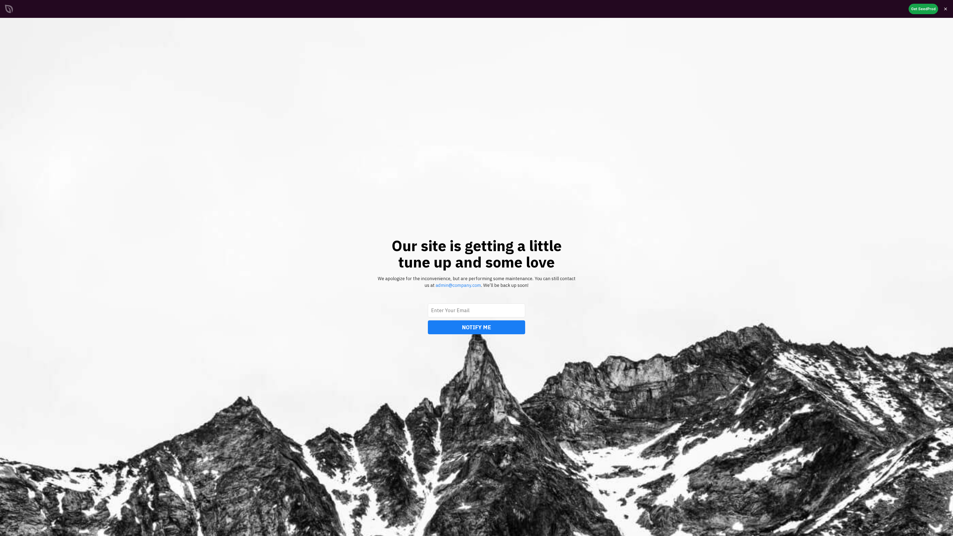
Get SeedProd (923, 9)
